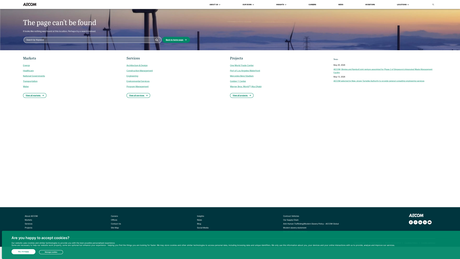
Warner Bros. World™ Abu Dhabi (246, 86)
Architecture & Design (137, 65)
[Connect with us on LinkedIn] (420, 222)
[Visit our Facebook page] (411, 222)
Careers (312, 4)
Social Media (203, 227)
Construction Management (139, 70)
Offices (114, 220)
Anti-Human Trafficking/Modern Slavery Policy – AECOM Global (311, 223)
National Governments (34, 75)
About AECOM (31, 216)
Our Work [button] (247, 4)
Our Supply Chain (291, 220)
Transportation (30, 81)
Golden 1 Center (238, 81)
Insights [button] (280, 4)
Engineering (132, 75)
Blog (199, 223)
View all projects (240, 95)
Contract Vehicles (291, 216)
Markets (28, 220)
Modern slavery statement (294, 227)
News (340, 4)
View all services (137, 95)
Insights (200, 216)
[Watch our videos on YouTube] (430, 222)
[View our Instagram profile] (416, 222)
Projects (28, 227)
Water (26, 86)
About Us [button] (214, 4)
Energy (26, 65)
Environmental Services (138, 81)
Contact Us (116, 223)
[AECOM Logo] (29, 4)
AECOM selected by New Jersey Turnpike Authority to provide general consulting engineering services (379, 81)
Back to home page (175, 39)
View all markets (33, 95)
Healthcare (28, 70)
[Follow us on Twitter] (425, 222)
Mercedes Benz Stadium (242, 75)
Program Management (137, 86)
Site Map (115, 227)
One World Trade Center (242, 65)
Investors (370, 4)
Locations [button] (402, 4)
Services (28, 223)
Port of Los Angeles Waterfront (245, 70)
